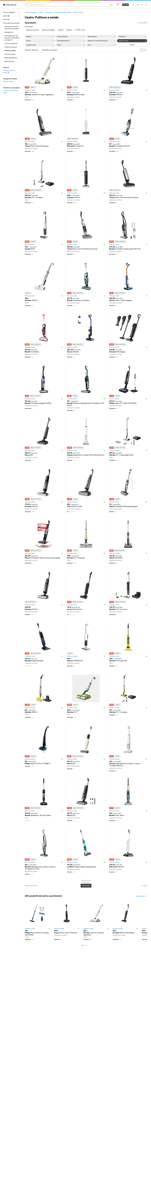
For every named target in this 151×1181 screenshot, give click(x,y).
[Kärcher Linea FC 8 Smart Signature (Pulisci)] (44, 79)
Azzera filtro (143, 22)
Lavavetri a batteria (11, 43)
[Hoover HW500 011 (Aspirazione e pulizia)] (86, 645)
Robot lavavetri (9, 61)
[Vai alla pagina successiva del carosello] (144, 921)
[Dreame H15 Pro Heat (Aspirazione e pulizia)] (86, 79)
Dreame (60, 30)
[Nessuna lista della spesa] (142, 4)
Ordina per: (28, 50)
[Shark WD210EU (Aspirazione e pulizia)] (128, 542)
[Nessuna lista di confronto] (137, 4)
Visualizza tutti (140, 896)
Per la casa (6, 19)
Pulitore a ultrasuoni (11, 47)
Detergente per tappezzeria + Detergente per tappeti (12, 38)
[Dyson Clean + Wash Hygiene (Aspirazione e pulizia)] (128, 284)
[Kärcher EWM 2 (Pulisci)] (44, 284)
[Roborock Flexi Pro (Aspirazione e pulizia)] (128, 851)
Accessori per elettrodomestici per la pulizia (12, 28)
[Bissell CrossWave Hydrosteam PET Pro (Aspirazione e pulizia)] (128, 233)
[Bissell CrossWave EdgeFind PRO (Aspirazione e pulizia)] (44, 387)
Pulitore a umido (10, 51)
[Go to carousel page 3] (85, 945)
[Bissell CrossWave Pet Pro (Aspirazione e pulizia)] (128, 130)
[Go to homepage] (9, 4)
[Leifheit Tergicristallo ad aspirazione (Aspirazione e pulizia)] (86, 851)
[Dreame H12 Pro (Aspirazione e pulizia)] (44, 490)
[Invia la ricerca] (26, 4)
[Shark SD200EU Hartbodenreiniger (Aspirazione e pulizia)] (128, 490)
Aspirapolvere (9, 32)
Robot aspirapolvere (11, 58)
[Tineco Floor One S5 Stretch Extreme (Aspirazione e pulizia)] (86, 233)
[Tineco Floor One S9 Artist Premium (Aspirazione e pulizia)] (128, 182)
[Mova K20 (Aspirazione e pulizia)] (86, 799)
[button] (62, 90)
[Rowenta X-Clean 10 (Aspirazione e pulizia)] (86, 130)
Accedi (125, 5)
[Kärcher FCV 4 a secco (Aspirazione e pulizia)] (128, 593)
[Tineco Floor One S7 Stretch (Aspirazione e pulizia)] (66, 921)
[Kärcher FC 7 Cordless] (128, 696)
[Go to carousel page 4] (86, 945)
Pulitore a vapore (10, 54)
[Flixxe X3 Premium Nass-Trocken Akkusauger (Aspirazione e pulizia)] (44, 542)
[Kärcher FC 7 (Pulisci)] (86, 696)
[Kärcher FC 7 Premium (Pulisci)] (86, 542)
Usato (5, 16)
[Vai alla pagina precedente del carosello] (26, 921)
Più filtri (132, 45)
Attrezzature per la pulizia (11, 23)
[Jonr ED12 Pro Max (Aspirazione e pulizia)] (86, 490)
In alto (145, 886)
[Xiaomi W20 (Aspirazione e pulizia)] (44, 233)
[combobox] (35, 50)
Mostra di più (86, 886)
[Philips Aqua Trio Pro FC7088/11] (44, 748)
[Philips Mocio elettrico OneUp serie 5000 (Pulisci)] (37, 921)
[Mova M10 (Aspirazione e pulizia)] (44, 439)
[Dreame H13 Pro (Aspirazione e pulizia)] (44, 593)
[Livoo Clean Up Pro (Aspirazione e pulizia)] (86, 593)
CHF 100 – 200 (80, 30)
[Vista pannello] (141, 50)
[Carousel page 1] (82, 945)
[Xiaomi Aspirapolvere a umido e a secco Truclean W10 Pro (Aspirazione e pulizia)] (128, 748)
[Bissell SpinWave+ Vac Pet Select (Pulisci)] (44, 799)
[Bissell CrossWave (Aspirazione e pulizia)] (44, 336)
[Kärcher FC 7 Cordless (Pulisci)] (44, 182)
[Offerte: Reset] (145, 40)
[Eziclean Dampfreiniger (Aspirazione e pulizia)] (44, 645)
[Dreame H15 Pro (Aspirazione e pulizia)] (128, 79)
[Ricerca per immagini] (111, 4)
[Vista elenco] (145, 50)
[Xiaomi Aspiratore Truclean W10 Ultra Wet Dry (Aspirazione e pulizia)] (86, 439)
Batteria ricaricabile (48, 30)
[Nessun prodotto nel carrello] (146, 4)
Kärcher (69, 30)
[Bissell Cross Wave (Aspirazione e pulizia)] (128, 799)
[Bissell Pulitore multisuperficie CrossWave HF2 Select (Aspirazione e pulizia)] (86, 387)
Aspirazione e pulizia (32, 30)
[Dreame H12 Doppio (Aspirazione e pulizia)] (128, 336)
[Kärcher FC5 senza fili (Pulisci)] (128, 645)
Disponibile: (45, 50)
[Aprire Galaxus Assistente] (133, 4)
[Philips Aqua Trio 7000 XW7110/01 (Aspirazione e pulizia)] (128, 387)
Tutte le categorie (9, 12)
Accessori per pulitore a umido (10, 92)
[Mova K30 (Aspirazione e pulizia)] (86, 748)
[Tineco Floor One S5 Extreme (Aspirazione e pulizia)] (44, 130)
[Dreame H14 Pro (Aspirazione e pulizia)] (86, 182)
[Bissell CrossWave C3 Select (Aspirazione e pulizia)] (86, 284)
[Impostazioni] (117, 4)
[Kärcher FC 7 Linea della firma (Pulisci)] (128, 439)
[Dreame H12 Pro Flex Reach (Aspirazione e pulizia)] (125, 921)
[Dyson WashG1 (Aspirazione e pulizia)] (86, 336)
